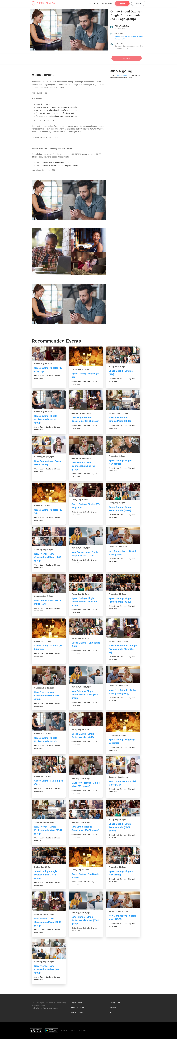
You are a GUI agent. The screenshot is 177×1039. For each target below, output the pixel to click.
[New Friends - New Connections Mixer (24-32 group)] (49, 536)
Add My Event (114, 1003)
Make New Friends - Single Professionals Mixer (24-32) (123, 649)
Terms (73, 1030)
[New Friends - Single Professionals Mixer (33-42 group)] (86, 675)
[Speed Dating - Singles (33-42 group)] (49, 354)
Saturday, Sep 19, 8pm (81, 778)
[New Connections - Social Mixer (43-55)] (49, 445)
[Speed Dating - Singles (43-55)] (86, 356)
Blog (111, 1012)
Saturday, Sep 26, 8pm (44, 914)
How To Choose (77, 1012)
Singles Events (76, 1003)
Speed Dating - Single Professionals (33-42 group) (45, 874)
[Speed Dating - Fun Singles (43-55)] (86, 857)
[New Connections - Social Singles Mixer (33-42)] (86, 536)
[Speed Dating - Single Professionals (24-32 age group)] (86, 582)
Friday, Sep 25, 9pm (117, 820)
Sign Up (122, 3)
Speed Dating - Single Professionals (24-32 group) (45, 419)
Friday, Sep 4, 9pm (117, 456)
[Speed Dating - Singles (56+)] (123, 355)
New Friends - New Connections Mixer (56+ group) (83, 466)
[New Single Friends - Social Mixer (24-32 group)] (86, 400)
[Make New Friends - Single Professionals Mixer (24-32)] (123, 628)
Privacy (64, 1030)
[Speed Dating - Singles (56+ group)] (123, 444)
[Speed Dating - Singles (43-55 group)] (49, 628)
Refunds (82, 1030)
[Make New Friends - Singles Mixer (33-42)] (123, 400)
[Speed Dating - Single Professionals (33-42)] (123, 582)
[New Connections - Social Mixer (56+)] (49, 583)
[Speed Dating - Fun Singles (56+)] (86, 626)
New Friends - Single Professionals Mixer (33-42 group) (85, 694)
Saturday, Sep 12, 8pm (118, 641)
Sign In (138, 3)
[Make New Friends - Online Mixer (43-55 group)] (123, 674)
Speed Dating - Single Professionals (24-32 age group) (84, 601)
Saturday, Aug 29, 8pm (81, 413)
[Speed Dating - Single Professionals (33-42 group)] (49, 855)
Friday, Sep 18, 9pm (43, 734)
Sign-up (124, 75)
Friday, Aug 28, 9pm (43, 364)
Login (117, 75)
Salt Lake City (93, 3)
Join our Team (107, 3)
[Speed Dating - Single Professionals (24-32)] (123, 491)
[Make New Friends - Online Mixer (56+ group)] (86, 765)
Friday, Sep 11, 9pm (80, 594)
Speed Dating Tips (78, 1007)
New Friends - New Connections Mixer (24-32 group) (47, 557)
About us (112, 1007)
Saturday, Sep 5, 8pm (43, 549)
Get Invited (126, 58)
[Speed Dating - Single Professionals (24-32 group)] (49, 399)
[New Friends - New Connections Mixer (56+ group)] (86, 445)
